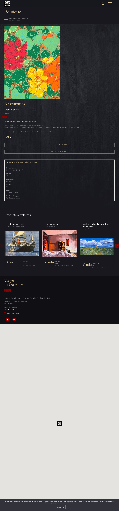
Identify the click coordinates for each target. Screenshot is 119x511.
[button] (3, 246)
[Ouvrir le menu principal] (111, 3)
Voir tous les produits (18, 18)
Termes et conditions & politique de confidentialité (59, 503)
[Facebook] (8, 319)
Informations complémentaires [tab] (21, 162)
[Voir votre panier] (103, 4)
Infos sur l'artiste (59, 151)
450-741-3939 (13, 314)
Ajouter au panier (59, 145)
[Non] (117, 505)
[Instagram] (14, 319)
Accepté (60, 507)
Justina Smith (14, 21)
